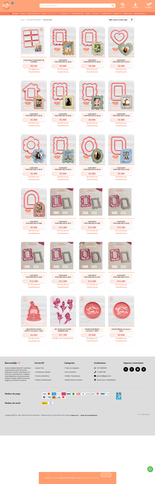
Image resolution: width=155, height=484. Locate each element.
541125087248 (101, 368)
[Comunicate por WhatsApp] (150, 469)
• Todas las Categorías (71, 368)
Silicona (95, 14)
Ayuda (23, 14)
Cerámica (63, 14)
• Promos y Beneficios (42, 376)
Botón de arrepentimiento (89, 415)
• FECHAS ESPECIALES (34, 20)
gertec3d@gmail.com (104, 376)
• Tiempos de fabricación (43, 380)
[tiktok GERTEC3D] (143, 369)
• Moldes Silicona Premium (73, 380)
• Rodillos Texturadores (72, 376)
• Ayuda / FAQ (39, 368)
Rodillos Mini (106, 14)
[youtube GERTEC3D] (137, 369)
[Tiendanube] (143, 414)
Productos (52, 14)
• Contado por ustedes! (42, 372)
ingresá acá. (75, 415)
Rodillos (116, 14)
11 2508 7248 (101, 372)
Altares (88, 14)
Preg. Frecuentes (33, 14)
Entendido (106, 475)
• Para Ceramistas (70, 372)
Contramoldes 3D (77, 14)
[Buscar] (113, 5)
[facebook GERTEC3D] (131, 369)
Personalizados (139, 14)
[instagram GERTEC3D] (125, 369)
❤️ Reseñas (14, 14)
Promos (44, 14)
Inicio (22, 20)
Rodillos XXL (127, 14)
